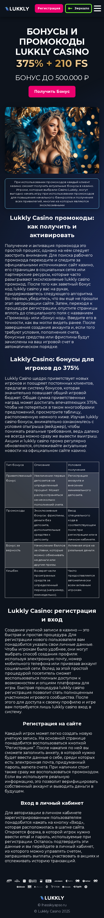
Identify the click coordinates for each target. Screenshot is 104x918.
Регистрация (49, 8)
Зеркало (82, 8)
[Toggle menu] (97, 8)
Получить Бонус (52, 91)
